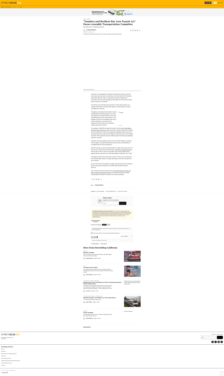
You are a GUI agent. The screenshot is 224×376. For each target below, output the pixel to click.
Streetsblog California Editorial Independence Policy (10, 360)
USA (7, 370)
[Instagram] (221, 342)
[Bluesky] (218, 342)
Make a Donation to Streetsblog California (9, 353)
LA (3, 370)
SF (5, 370)
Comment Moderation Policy (6, 363)
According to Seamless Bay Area (123, 149)
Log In (207, 2)
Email (105, 203)
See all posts (86, 327)
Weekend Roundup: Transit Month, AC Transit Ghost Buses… (100, 297)
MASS (12, 370)
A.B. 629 (108, 99)
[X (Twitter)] (215, 342)
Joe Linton (88, 290)
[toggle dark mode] (215, 3)
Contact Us (3, 365)
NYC (9, 370)
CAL (1, 370)
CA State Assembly (86, 19)
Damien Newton (92, 30)
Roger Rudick (89, 302)
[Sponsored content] (112, 13)
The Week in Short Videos (90, 267)
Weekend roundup (98, 296)
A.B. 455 (115, 170)
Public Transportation (111, 191)
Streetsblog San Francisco (89, 296)
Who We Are (3, 351)
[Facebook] (212, 342)
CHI (14, 370)
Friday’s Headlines (88, 312)
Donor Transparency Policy (6, 358)
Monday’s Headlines (88, 252)
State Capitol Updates (122, 191)
